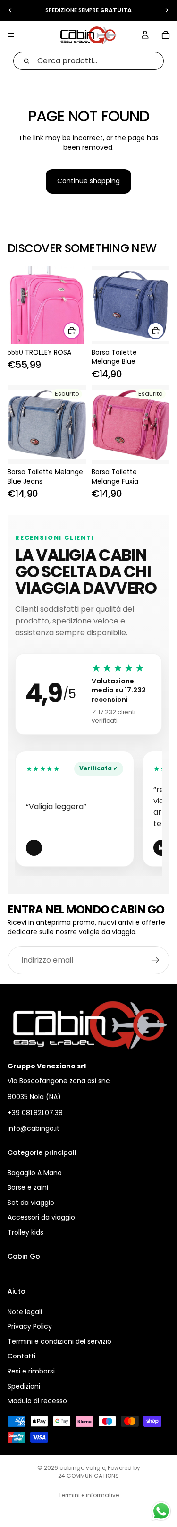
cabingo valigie (82, 1468)
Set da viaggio (31, 1202)
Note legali (25, 1311)
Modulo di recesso (37, 1401)
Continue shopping (88, 181)
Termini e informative (89, 1495)
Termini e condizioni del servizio (59, 1341)
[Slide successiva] (166, 10)
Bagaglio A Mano (35, 1172)
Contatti (21, 1356)
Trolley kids (25, 1232)
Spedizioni (24, 1386)
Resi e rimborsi (31, 1371)
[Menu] (11, 35)
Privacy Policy (30, 1326)
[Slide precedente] (10, 10)
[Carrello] (165, 35)
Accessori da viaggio (41, 1217)
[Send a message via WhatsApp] (161, 1511)
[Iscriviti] (155, 960)
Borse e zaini (28, 1187)
